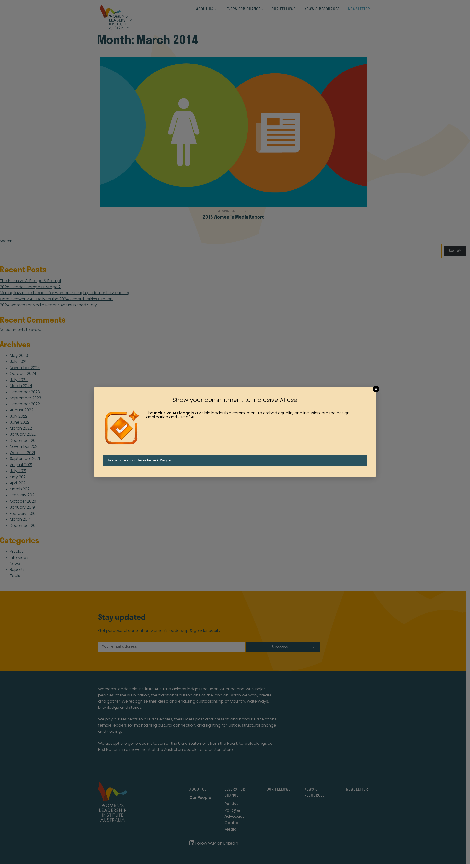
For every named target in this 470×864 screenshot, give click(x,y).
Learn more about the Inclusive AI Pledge (139, 460)
